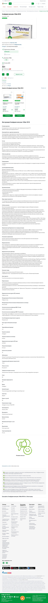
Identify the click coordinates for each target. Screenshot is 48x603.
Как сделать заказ (5, 506)
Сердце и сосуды (40, 6)
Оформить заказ (19, 74)
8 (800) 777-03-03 (25, 579)
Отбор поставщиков (32, 518)
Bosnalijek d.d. (17, 106)
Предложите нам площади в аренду (33, 515)
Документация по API (32, 521)
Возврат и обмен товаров (5, 534)
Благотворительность (14, 514)
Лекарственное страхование (14, 522)
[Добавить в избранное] (3, 78)
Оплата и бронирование (5, 509)
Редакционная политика (14, 519)
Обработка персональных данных (5, 551)
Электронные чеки (23, 519)
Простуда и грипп (32, 6)
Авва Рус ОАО (13, 42)
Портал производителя (32, 512)
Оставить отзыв (14, 516)
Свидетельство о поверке (14, 527)
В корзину (8, 115)
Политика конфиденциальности (6, 516)
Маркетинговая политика (5, 531)
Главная (3, 11)
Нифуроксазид (17, 44)
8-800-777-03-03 (5, 594)
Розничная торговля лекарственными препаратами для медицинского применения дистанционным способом (5, 544)
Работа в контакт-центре (41, 514)
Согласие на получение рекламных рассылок (4, 556)
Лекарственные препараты (11, 11)
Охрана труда (41, 516)
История (13, 508)
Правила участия (23, 511)
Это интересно (5, 513)
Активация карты (23, 509)
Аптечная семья (23, 507)
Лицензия (4, 522)
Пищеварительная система (21, 11)
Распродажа (9, 6)
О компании (13, 506)
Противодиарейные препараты (32, 11)
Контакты (13, 511)
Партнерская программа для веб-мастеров (32, 527)
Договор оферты (5, 536)
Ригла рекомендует (23, 6)
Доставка (4, 511)
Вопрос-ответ (23, 516)
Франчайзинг (32, 509)
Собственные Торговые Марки (32, 524)
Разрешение (4, 524)
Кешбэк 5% (16, 6)
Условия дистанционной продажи (5, 527)
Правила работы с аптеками (15, 536)
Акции (4, 6)
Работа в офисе (41, 511)
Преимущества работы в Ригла (41, 507)
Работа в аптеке (41, 509)
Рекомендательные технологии (15, 532)
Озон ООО (5, 106)
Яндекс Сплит (5, 18)
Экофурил (4, 46)
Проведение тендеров (31, 507)
